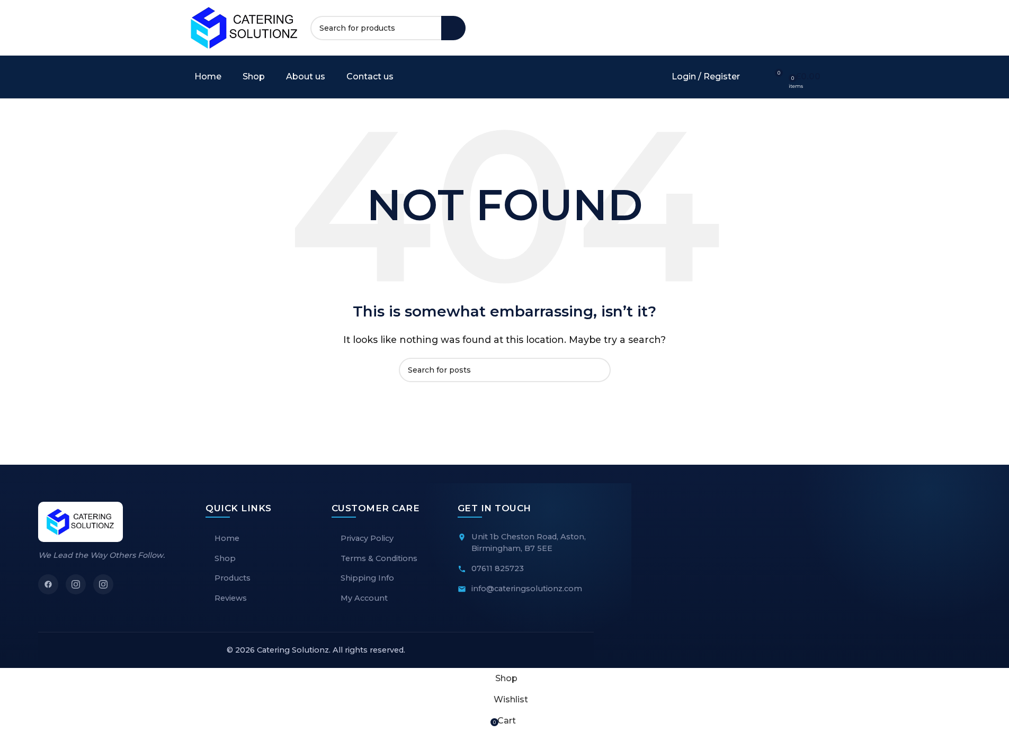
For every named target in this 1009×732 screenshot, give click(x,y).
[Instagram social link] (774, 28)
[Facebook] (48, 584)
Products (233, 578)
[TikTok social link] (793, 28)
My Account (364, 598)
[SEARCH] (453, 28)
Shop (225, 558)
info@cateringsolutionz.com (526, 588)
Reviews (231, 598)
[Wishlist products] (754, 76)
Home (227, 538)
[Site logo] (244, 27)
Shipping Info (367, 578)
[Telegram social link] (812, 28)
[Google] (103, 584)
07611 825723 (497, 568)
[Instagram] (76, 584)
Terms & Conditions (379, 558)
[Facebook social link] (755, 28)
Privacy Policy (367, 538)
